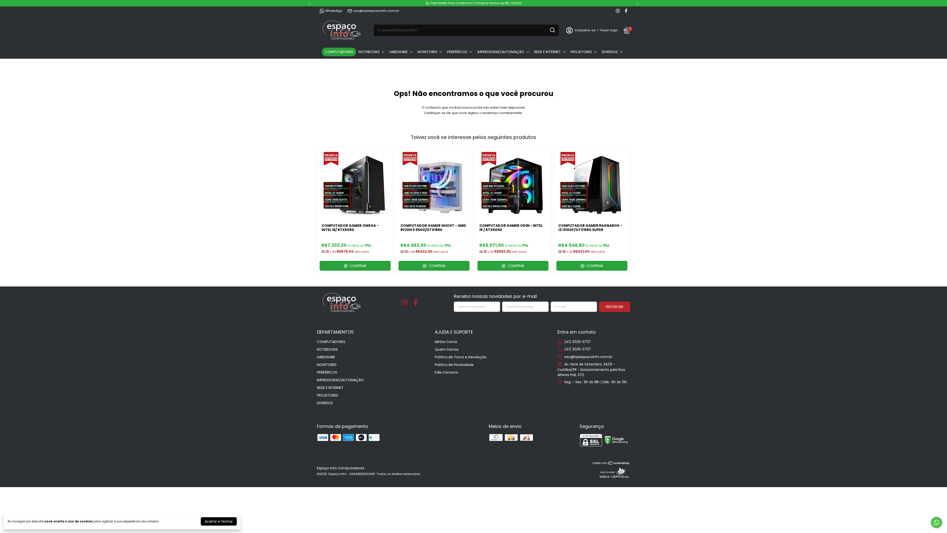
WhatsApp (334, 10)
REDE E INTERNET (547, 51)
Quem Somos (447, 349)
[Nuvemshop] (611, 463)
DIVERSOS (610, 51)
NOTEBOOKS (369, 51)
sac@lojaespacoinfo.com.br (376, 10)
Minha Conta (446, 341)
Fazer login (609, 30)
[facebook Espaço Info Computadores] (626, 10)
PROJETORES (581, 51)
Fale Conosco (446, 372)
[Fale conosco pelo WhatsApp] (936, 522)
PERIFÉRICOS (457, 51)
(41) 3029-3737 (577, 341)
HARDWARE (398, 51)
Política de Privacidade (454, 364)
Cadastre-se (585, 30)
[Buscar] (552, 30)
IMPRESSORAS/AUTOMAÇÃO (500, 51)
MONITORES (427, 51)
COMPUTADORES (339, 51)
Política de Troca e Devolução (461, 357)
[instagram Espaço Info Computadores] (618, 10)
